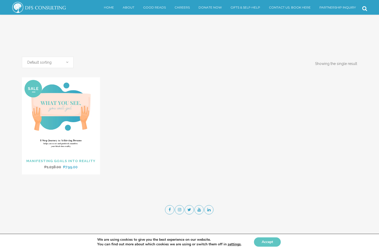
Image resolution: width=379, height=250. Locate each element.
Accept (267, 241)
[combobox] (47, 62)
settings (234, 244)
